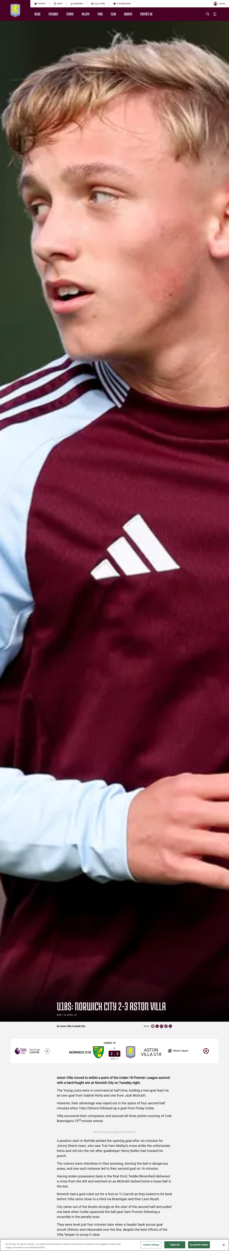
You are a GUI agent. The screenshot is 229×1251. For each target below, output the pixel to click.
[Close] (223, 1244)
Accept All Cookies (199, 1244)
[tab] (40, 3)
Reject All (174, 1244)
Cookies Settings (151, 1244)
